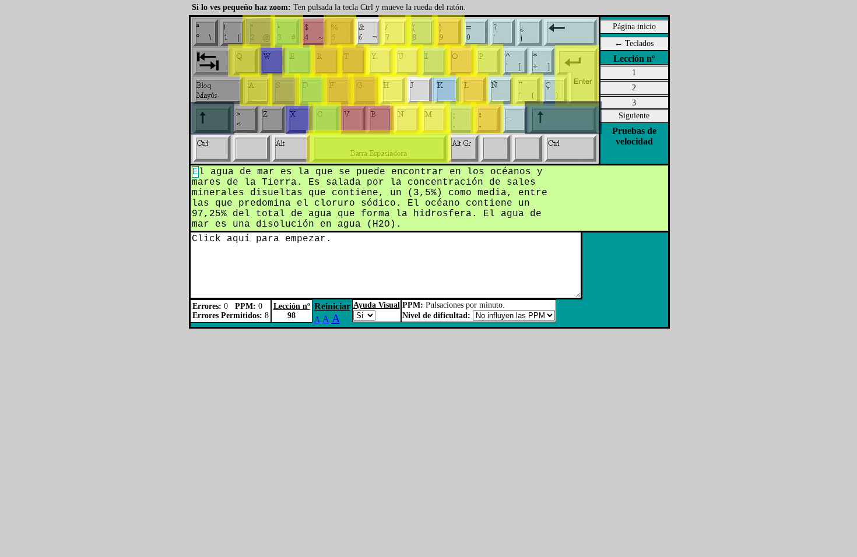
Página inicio (634, 26)
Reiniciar (332, 306)
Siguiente (634, 115)
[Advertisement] (113, 180)
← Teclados (634, 43)
